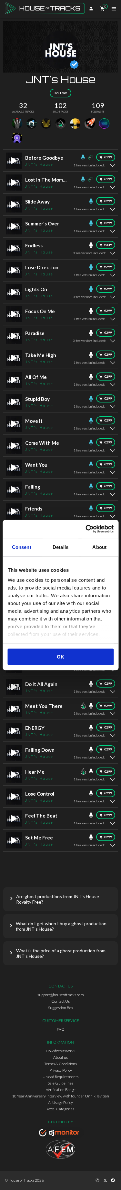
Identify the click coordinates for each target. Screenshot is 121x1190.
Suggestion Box (60, 1007)
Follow (61, 93)
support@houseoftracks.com (60, 994)
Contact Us (60, 1001)
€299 (108, 201)
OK (60, 656)
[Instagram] (97, 1180)
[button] (60, 899)
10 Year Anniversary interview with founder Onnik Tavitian (60, 1096)
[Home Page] (47, 9)
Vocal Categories (60, 1108)
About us (60, 1057)
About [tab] (99, 547)
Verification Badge (61, 1089)
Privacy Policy (60, 1070)
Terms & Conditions (60, 1063)
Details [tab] (60, 547)
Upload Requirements (60, 1076)
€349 (108, 245)
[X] (105, 1180)
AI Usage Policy (60, 1102)
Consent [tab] (21, 547)
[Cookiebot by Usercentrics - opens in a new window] (86, 529)
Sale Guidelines (60, 1083)
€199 (108, 157)
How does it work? (60, 1050)
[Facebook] (113, 1180)
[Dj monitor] (60, 1133)
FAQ (61, 1029)
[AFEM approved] (60, 1150)
